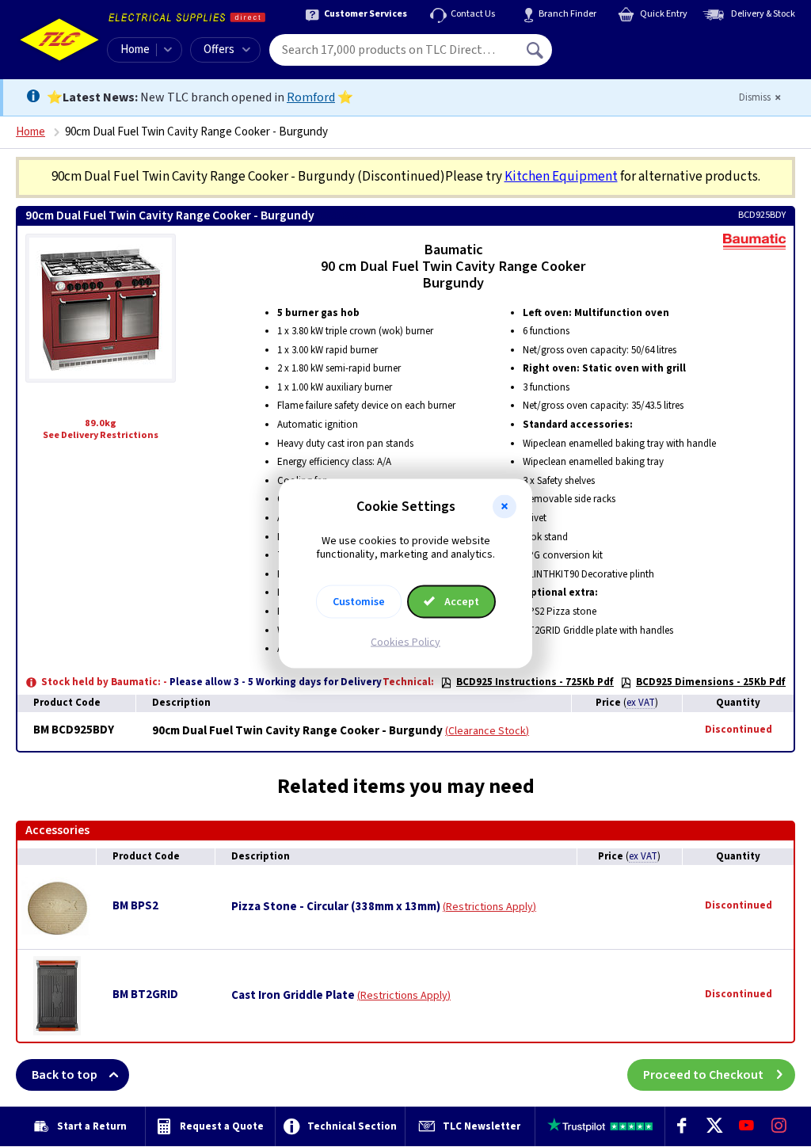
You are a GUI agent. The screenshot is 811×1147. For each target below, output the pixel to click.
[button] (504, 507)
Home (135, 49)
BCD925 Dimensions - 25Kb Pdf (711, 682)
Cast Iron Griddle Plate (293, 996)
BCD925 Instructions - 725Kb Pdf (535, 682)
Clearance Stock (487, 731)
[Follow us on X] (714, 1126)
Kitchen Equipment (561, 176)
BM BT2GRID (145, 994)
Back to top (64, 1075)
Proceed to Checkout (703, 1075)
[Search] (536, 50)
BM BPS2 (135, 905)
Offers (219, 49)
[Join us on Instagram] (779, 1126)
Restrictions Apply (489, 907)
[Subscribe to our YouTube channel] (746, 1126)
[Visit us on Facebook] (681, 1126)
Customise (359, 601)
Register (624, 55)
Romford (311, 97)
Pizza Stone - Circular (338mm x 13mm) (335, 907)
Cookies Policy (405, 642)
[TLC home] (59, 39)
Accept (460, 601)
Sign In (636, 44)
